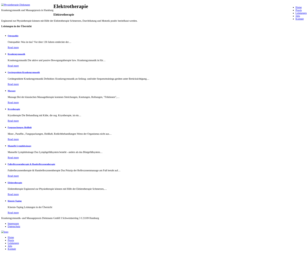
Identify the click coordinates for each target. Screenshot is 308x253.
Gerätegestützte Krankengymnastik (24, 72)
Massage (12, 91)
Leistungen (301, 13)
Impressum (13, 223)
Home (298, 7)
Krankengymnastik (16, 54)
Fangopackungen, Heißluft (20, 127)
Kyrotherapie (14, 109)
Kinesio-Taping (15, 201)
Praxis (298, 10)
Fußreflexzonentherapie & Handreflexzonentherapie (31, 164)
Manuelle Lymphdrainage (19, 146)
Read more (13, 47)
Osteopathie (13, 36)
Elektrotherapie (15, 182)
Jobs (297, 16)
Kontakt (299, 18)
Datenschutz (14, 226)
